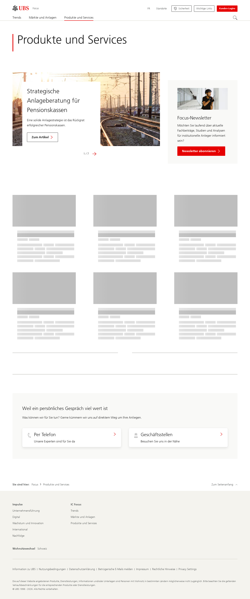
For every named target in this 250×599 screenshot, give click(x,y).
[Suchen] (235, 17)
